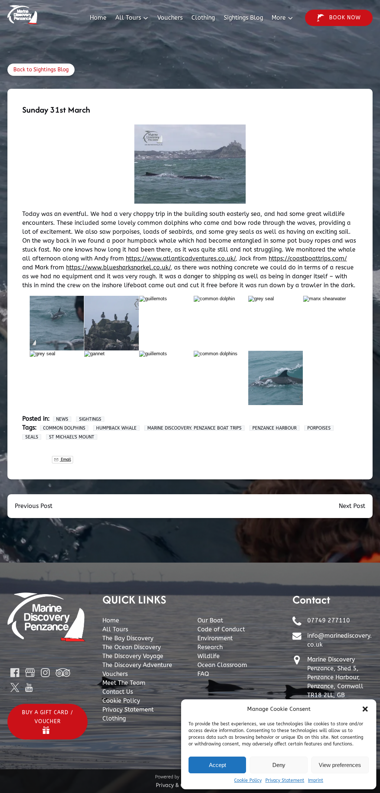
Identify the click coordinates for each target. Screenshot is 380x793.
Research (210, 647)
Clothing (203, 17)
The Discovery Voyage (132, 656)
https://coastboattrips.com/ (308, 258)
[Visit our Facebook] (14, 672)
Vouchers (170, 17)
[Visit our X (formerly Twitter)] (14, 687)
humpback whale (116, 428)
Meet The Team (123, 682)
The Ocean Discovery (131, 647)
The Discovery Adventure (137, 665)
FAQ (203, 673)
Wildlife (208, 656)
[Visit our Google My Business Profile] (30, 672)
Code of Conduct (221, 629)
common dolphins (64, 428)
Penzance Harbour (274, 428)
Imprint (315, 780)
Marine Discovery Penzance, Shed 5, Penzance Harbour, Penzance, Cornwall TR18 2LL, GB (335, 677)
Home (98, 17)
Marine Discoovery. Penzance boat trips (194, 428)
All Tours (115, 629)
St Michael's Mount (71, 437)
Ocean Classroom (222, 665)
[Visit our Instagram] (45, 672)
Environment (215, 638)
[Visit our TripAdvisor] (63, 672)
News (62, 419)
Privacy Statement (284, 780)
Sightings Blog (243, 17)
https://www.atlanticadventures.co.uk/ (180, 258)
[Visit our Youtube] (29, 687)
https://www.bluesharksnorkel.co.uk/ (118, 267)
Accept (217, 765)
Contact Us (117, 691)
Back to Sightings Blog (41, 70)
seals (31, 437)
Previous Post (33, 505)
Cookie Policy (248, 780)
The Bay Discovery (127, 638)
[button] (365, 709)
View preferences (340, 765)
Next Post (352, 505)
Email (65, 459)
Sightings (90, 419)
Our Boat (210, 620)
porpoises (319, 428)
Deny (278, 765)
